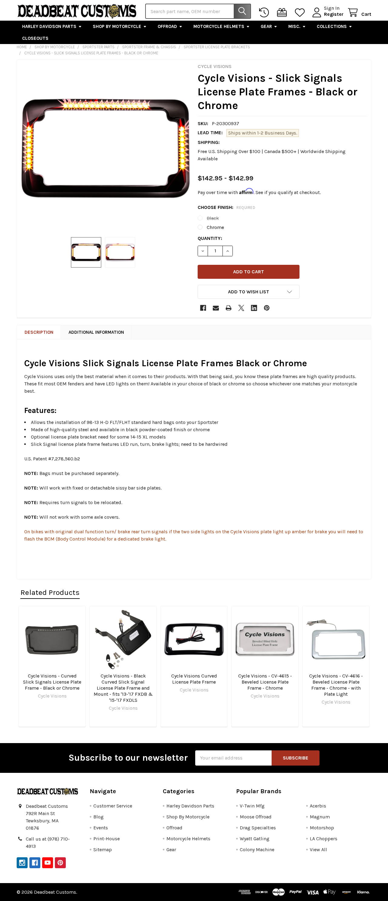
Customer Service (112, 806)
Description (39, 332)
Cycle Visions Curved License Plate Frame (194, 679)
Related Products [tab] (50, 592)
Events (100, 828)
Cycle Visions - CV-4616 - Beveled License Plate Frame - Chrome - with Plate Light (336, 685)
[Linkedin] (254, 307)
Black (213, 218)
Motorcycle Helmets (218, 26)
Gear (266, 26)
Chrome (215, 227)
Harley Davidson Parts (49, 26)
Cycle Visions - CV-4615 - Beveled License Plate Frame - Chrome (265, 682)
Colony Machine (257, 849)
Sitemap (102, 849)
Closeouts (35, 38)
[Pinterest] (266, 307)
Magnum (320, 817)
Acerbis (318, 806)
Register (333, 14)
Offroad (167, 26)
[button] (248, 292)
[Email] (215, 307)
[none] (105, 148)
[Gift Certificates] (283, 12)
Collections (332, 26)
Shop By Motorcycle (117, 26)
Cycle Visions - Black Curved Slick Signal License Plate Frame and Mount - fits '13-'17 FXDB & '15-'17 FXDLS (123, 688)
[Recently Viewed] (265, 12)
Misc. (294, 26)
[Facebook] (203, 307)
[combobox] (198, 11)
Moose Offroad (256, 817)
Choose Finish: (226, 207)
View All (318, 849)
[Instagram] (22, 862)
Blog (98, 817)
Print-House (106, 838)
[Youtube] (47, 862)
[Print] (228, 307)
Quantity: (210, 238)
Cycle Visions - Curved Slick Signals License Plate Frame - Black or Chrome (52, 682)
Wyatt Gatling (254, 838)
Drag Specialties (258, 828)
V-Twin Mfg (252, 806)
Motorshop (322, 828)
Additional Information (96, 332)
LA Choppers (323, 838)
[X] (241, 307)
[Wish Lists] (301, 12)
